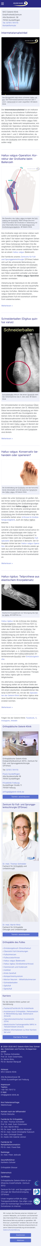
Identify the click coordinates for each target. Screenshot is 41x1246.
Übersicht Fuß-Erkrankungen (16, 951)
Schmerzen (16, 244)
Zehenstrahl (11, 102)
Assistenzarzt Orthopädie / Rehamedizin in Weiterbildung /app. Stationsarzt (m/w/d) (21, 1013)
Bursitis (17, 656)
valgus (29, 120)
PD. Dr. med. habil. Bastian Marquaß (16, 1129)
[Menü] (2, 4)
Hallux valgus (20, 218)
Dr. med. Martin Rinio (11, 925)
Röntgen (8, 97)
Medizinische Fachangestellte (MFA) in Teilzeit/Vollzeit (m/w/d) (20, 1025)
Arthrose (22, 621)
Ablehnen (20, 1240)
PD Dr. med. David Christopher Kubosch (17, 1132)
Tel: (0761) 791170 (10, 23)
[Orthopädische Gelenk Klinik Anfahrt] (20, 743)
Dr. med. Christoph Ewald (11, 1134)
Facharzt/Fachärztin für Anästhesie (19, 1008)
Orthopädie (18, 866)
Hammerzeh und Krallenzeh (15, 967)
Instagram (5, 721)
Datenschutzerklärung (11, 1230)
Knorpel (13, 613)
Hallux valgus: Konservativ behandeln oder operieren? (19, 453)
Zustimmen (20, 1235)
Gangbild (5, 637)
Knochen (5, 421)
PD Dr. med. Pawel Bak (10, 1147)
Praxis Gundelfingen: (11, 774)
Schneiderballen (8, 395)
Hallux (30, 532)
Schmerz (5, 632)
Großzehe (13, 140)
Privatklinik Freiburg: (11, 783)
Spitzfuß (7, 986)
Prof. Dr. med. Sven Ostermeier (14, 1124)
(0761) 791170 (12, 770)
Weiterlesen (19, 306)
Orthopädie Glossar (9, 1167)
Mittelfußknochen (8, 118)
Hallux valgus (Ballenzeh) (14, 961)
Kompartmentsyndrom (13, 976)
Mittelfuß (16, 421)
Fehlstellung (12, 503)
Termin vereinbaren (20, 797)
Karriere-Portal (20, 1037)
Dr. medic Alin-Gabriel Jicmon (13, 1137)
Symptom (32, 429)
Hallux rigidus (29, 520)
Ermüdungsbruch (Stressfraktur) (17, 948)
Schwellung (25, 410)
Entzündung (6, 514)
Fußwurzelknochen (26, 654)
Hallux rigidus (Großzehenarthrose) (19, 964)
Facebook (30, 718)
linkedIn (14, 721)
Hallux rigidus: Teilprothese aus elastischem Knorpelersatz (20, 578)
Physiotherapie (16, 532)
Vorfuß (23, 268)
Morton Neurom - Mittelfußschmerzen (20, 979)
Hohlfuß (7, 970)
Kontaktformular (9, 25)
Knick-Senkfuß (10, 973)
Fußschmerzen (10, 954)
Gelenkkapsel (27, 225)
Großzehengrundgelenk (10, 227)
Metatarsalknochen (28, 416)
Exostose (29, 405)
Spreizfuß (30, 395)
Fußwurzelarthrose (12, 958)
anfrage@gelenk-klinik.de (13, 792)
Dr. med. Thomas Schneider (14, 864)
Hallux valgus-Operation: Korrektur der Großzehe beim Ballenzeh (19, 159)
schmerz (5, 297)
